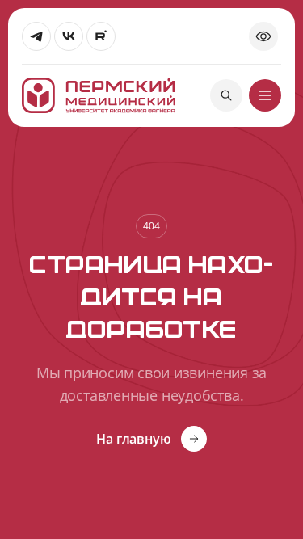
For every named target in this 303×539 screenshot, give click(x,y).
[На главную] (98, 95)
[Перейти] (36, 36)
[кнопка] (265, 95)
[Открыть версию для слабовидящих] (263, 36)
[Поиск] (226, 95)
